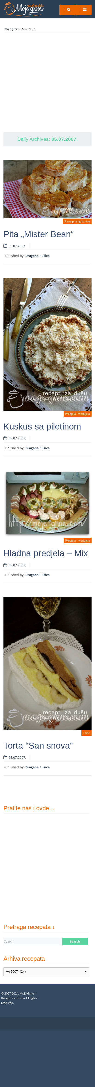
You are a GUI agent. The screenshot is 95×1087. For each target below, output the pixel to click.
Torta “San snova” (38, 745)
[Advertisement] (47, 82)
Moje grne (11, 29)
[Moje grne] (23, 9)
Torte (86, 733)
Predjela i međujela (77, 414)
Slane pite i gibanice (77, 221)
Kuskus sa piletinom (42, 426)
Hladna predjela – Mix (45, 553)
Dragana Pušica (37, 256)
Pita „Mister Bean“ (38, 234)
